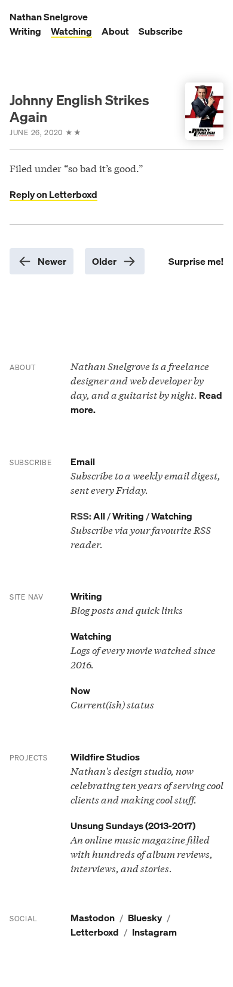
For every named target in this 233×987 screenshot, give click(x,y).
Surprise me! (195, 261)
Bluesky (145, 917)
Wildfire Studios (105, 756)
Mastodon (92, 917)
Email (82, 461)
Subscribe (161, 31)
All (99, 515)
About (115, 31)
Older (104, 261)
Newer (52, 261)
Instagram (154, 932)
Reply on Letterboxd (53, 194)
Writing (25, 31)
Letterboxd (94, 932)
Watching (71, 31)
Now (80, 690)
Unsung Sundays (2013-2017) (132, 825)
